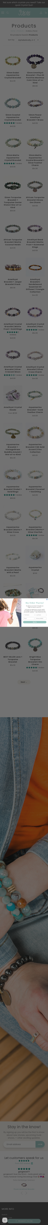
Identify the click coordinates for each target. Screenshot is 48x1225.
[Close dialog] (47, 599)
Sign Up (35, 622)
